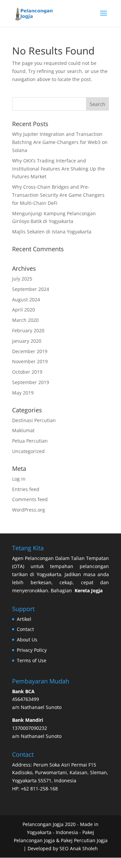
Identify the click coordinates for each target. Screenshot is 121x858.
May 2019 (23, 392)
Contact (25, 629)
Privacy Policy (32, 650)
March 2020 (25, 320)
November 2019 (30, 361)
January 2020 (26, 341)
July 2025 (22, 278)
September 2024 (30, 289)
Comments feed (30, 499)
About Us (27, 639)
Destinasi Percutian (34, 420)
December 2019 (29, 351)
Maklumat (23, 430)
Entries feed (25, 489)
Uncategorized (28, 451)
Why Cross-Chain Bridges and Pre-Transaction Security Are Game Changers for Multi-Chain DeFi (58, 195)
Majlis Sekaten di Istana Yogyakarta (51, 231)
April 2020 (23, 309)
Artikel (24, 619)
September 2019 (30, 382)
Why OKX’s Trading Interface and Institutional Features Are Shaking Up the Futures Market (58, 168)
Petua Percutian (30, 441)
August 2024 (26, 299)
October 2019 (27, 372)
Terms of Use (31, 660)
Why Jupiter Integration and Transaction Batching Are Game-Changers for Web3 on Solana (60, 142)
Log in (19, 479)
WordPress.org (28, 510)
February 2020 (28, 330)
